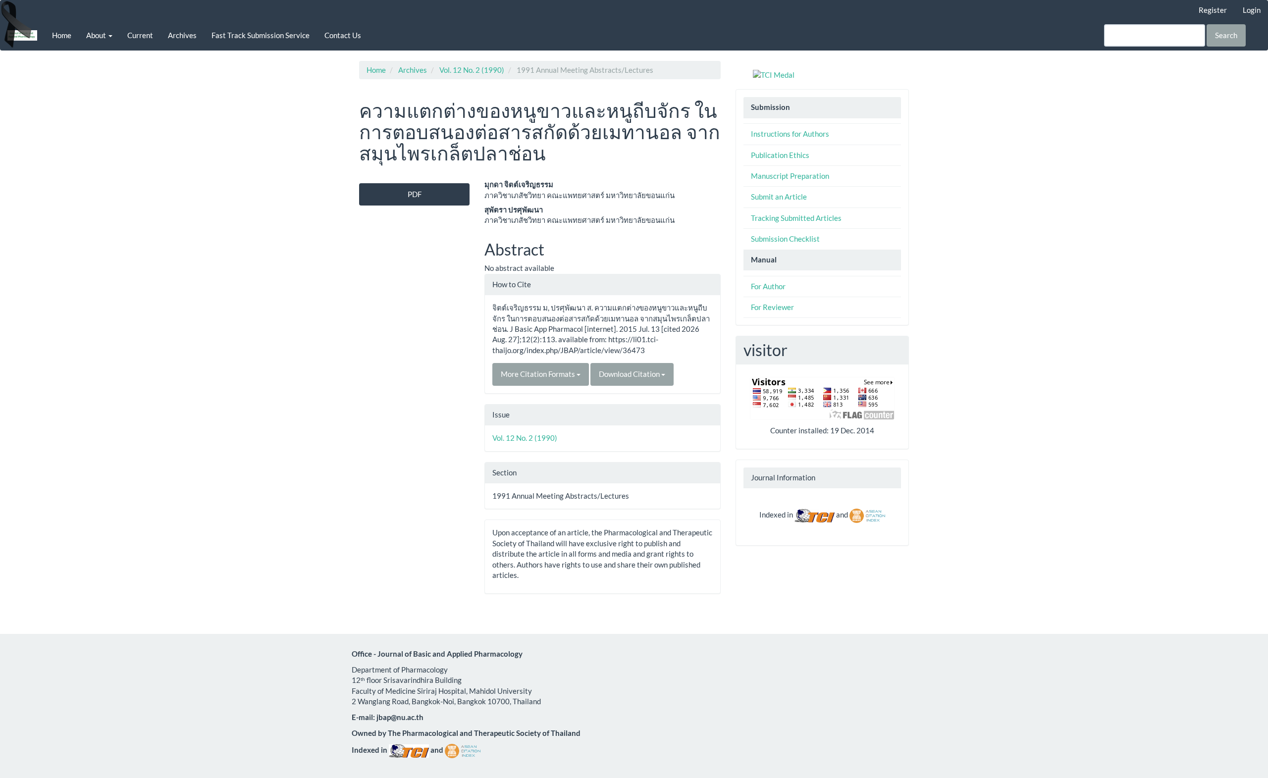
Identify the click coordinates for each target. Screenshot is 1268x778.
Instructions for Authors (790, 133)
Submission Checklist (785, 238)
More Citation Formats (539, 373)
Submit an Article (779, 196)
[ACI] (867, 514)
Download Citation (630, 373)
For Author (768, 286)
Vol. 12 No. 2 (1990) (471, 69)
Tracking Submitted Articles (796, 217)
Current (140, 35)
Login (1252, 9)
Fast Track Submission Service (260, 35)
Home (61, 35)
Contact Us (342, 35)
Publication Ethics (780, 155)
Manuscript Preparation (790, 175)
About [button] (96, 35)
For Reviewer (772, 307)
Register (1213, 9)
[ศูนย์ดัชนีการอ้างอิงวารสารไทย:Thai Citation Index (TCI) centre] (814, 514)
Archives (182, 35)
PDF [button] (415, 194)
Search (1226, 35)
